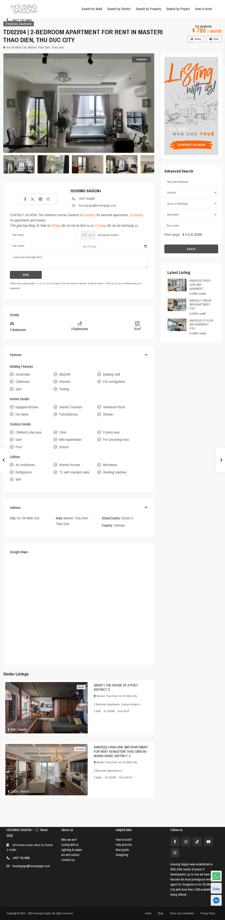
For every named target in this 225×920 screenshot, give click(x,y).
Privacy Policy (207, 913)
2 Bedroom (11, 24)
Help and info (124, 845)
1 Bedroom (100, 704)
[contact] (216, 900)
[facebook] (174, 841)
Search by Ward (92, 8)
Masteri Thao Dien (39, 47)
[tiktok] (197, 841)
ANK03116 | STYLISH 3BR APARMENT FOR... (201, 324)
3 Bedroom (100, 770)
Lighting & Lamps (71, 850)
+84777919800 (87, 199)
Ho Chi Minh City (17, 47)
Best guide (122, 850)
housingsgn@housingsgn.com (97, 205)
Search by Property (148, 8)
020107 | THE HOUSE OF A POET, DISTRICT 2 (116, 687)
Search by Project (178, 8)
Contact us (68, 860)
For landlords (203, 26)
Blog (160, 913)
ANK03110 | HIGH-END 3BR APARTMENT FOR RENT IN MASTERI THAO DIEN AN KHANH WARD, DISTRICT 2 (121, 751)
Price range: (172, 234)
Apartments (25, 24)
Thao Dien (57, 47)
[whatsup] (186, 841)
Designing (122, 855)
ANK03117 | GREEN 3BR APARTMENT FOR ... (200, 304)
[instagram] (174, 852)
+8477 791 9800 (21, 20)
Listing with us (69, 845)
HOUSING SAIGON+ (86, 191)
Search (191, 249)
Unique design (129, 704)
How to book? (124, 840)
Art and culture (70, 855)
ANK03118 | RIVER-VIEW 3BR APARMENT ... (200, 284)
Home (148, 913)
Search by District (119, 8)
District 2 (127, 518)
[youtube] (208, 841)
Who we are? (69, 840)
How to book (203, 8)
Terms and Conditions (181, 913)
